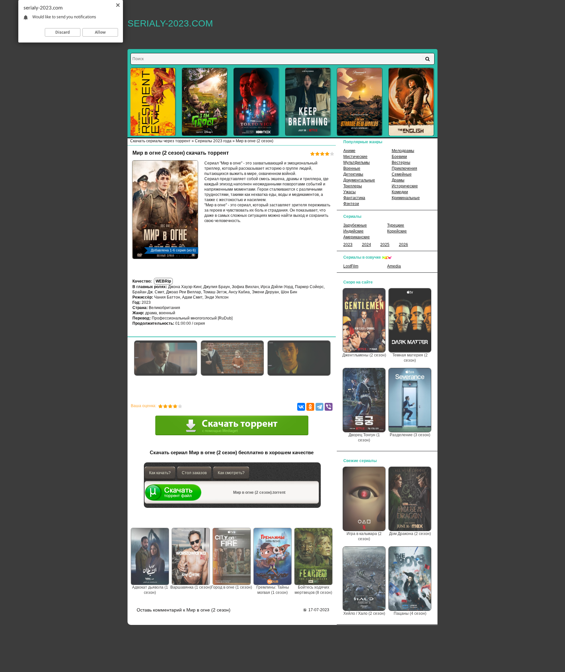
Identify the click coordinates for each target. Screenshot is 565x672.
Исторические (405, 186)
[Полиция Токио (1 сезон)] (256, 102)
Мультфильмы (356, 162)
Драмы (398, 180)
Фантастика (354, 198)
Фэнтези (351, 203)
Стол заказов (194, 473)
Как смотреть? (231, 473)
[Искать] (427, 59)
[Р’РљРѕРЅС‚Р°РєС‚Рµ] (301, 407)
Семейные (402, 174)
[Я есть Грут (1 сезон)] (204, 102)
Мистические (355, 156)
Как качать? (160, 473)
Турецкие (395, 225)
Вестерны (401, 162)
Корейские (397, 231)
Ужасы (349, 192)
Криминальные (406, 198)
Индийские (353, 231)
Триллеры (352, 186)
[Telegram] (319, 407)
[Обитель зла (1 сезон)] (153, 102)
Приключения (404, 168)
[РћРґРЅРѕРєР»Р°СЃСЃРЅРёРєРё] (310, 407)
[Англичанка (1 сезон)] (411, 102)
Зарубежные (355, 225)
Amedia (394, 266)
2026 (403, 244)
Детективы (353, 174)
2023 (347, 244)
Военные (351, 168)
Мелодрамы (403, 150)
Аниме (349, 150)
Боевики (399, 156)
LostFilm (350, 266)
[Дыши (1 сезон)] (308, 102)
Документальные (359, 180)
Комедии (400, 192)
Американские (356, 237)
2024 (366, 244)
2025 (384, 244)
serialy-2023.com (170, 23)
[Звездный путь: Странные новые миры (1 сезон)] (359, 102)
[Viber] (329, 407)
